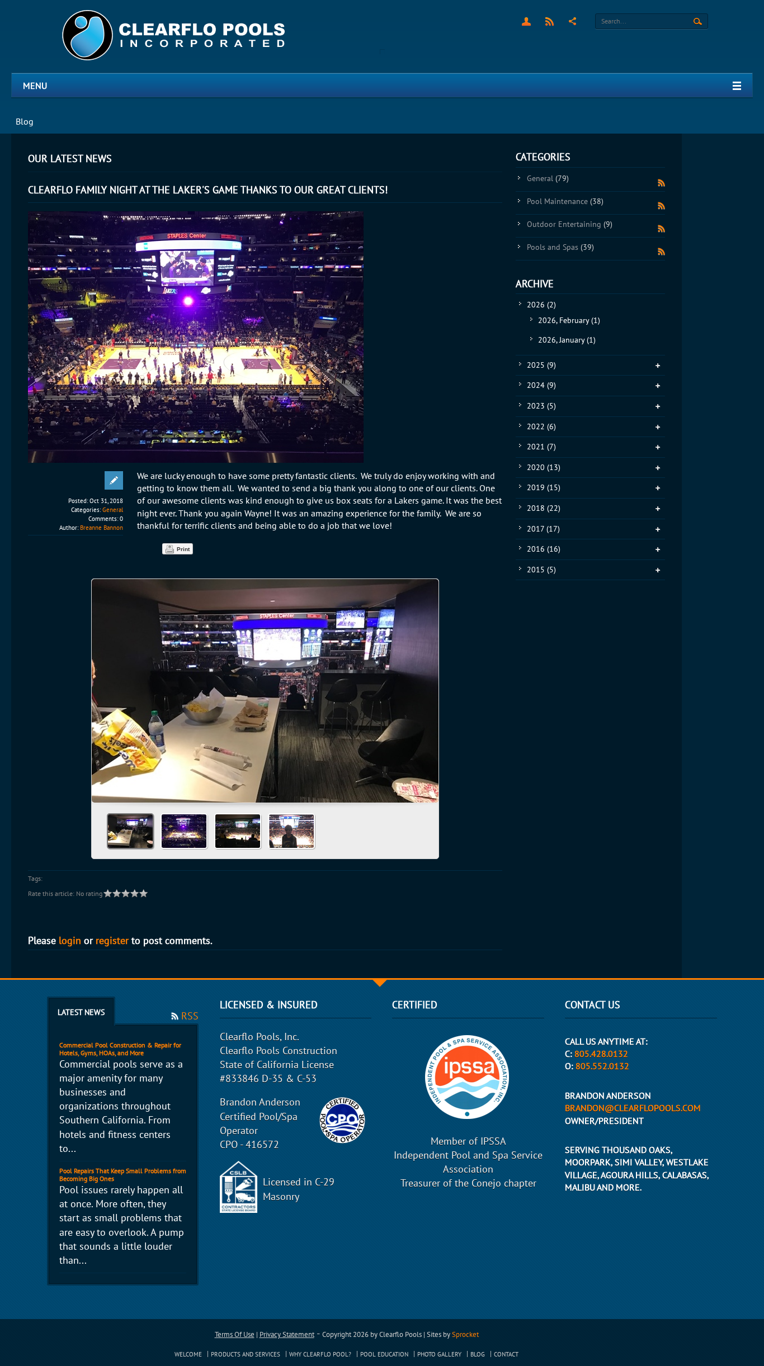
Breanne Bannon (101, 528)
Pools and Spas (560, 247)
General (112, 510)
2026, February (569, 320)
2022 (541, 426)
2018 (543, 508)
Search (697, 22)
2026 (541, 305)
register (112, 940)
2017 (543, 529)
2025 (541, 365)
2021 (541, 447)
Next (425, 687)
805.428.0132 (601, 1053)
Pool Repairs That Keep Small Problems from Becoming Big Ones (122, 1174)
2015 (541, 570)
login (70, 940)
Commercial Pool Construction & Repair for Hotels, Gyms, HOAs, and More (120, 1049)
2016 (543, 549)
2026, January (567, 340)
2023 (541, 406)
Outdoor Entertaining (569, 224)
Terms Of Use (234, 1334)
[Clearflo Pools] (174, 35)
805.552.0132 (602, 1065)
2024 (541, 385)
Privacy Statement (287, 1334)
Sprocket (465, 1334)
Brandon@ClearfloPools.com (633, 1107)
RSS (549, 21)
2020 (543, 467)
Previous (104, 687)
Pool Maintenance (565, 201)
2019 (543, 487)
